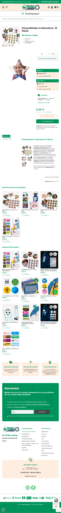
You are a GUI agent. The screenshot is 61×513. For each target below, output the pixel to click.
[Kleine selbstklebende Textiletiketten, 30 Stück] (30, 304)
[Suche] (49, 7)
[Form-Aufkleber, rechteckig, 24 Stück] (11, 330)
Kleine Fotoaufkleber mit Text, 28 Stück (10, 237)
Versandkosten (48, 112)
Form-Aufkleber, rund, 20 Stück (10, 296)
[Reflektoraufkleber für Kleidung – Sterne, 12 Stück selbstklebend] (49, 304)
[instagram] (3, 7)
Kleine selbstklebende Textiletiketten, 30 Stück (27, 323)
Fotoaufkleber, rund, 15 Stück (28, 269)
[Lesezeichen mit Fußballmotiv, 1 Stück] (11, 304)
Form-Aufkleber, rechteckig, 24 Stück (10, 349)
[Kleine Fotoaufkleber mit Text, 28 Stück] (11, 218)
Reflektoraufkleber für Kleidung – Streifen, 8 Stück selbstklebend (49, 270)
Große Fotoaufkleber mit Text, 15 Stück (29, 210)
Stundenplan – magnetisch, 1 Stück (28, 296)
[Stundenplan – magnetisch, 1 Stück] (30, 278)
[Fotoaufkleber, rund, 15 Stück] (30, 251)
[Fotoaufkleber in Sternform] (11, 35)
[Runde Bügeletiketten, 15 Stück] (49, 278)
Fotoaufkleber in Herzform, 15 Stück (9, 210)
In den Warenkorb (47, 121)
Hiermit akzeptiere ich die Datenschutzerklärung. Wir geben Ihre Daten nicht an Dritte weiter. (31, 416)
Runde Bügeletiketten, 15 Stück (48, 296)
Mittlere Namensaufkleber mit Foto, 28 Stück (9, 270)
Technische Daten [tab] (7, 139)
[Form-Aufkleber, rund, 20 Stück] (11, 278)
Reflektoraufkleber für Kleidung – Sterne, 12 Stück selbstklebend (49, 323)
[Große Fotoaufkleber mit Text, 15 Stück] (30, 192)
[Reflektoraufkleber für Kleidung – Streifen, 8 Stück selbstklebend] (49, 251)
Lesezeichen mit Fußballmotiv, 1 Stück (10, 323)
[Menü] (59, 498)
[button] (3, 510)
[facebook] (7, 7)
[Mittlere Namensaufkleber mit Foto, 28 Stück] (11, 251)
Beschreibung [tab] (6, 136)
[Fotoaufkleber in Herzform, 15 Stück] (11, 192)
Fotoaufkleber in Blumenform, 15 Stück (49, 210)
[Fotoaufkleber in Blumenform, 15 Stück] (49, 192)
